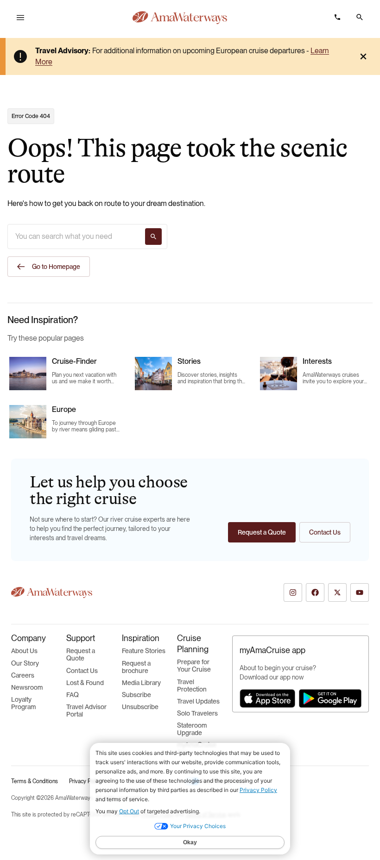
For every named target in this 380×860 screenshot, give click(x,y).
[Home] (180, 17)
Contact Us (82, 670)
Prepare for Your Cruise (194, 666)
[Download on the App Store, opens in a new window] (267, 698)
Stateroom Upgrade (192, 729)
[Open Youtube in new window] (359, 592)
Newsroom (27, 687)
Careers (22, 675)
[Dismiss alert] (363, 56)
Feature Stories (143, 650)
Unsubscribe (140, 706)
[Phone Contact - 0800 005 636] (337, 17)
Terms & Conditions (34, 781)
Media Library (141, 682)
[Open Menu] (20, 17)
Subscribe (136, 694)
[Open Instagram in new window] (293, 592)
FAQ (72, 694)
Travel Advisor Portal (86, 710)
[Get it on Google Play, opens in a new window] (330, 698)
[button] (359, 17)
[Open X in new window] (337, 592)
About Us (24, 650)
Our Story (25, 663)
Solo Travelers (197, 713)
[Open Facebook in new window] (315, 592)
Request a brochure (136, 667)
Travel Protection (192, 685)
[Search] (153, 236)
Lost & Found (85, 682)
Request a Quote (80, 654)
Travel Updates (198, 701)
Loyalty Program (23, 703)
